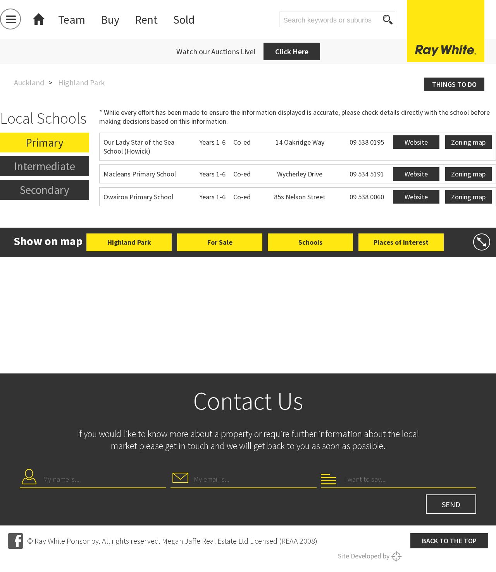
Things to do (454, 84)
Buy (110, 19)
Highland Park (129, 242)
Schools (310, 242)
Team (71, 19)
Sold (184, 19)
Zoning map (468, 142)
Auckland (29, 82)
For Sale (219, 242)
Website (416, 142)
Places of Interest (401, 242)
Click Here (291, 51)
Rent (146, 19)
